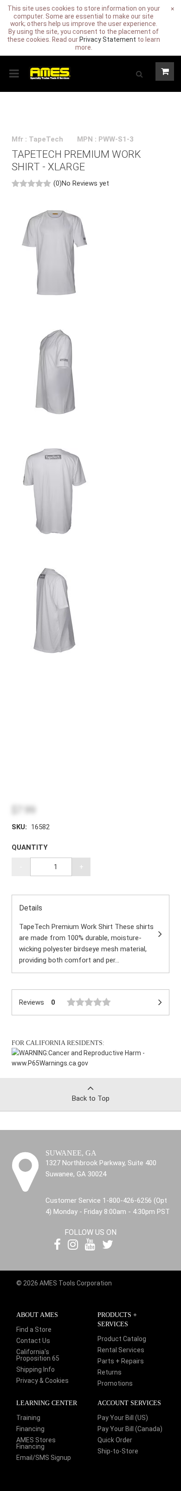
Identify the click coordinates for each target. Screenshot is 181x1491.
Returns (109, 1372)
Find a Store (34, 1329)
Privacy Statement (107, 39)
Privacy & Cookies (42, 1380)
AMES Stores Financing (36, 1443)
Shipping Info (35, 1369)
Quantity (30, 847)
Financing (30, 1429)
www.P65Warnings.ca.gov (50, 1063)
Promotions (115, 1383)
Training (28, 1417)
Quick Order (114, 1440)
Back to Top (91, 1098)
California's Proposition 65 (37, 1355)
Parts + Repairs (120, 1361)
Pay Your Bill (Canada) (129, 1429)
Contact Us (33, 1340)
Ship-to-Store (117, 1451)
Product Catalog (121, 1339)
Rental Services (120, 1350)
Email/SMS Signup (43, 1457)
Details (86, 934)
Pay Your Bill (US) (122, 1417)
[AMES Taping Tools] (50, 72)
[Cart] (164, 71)
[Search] (139, 73)
